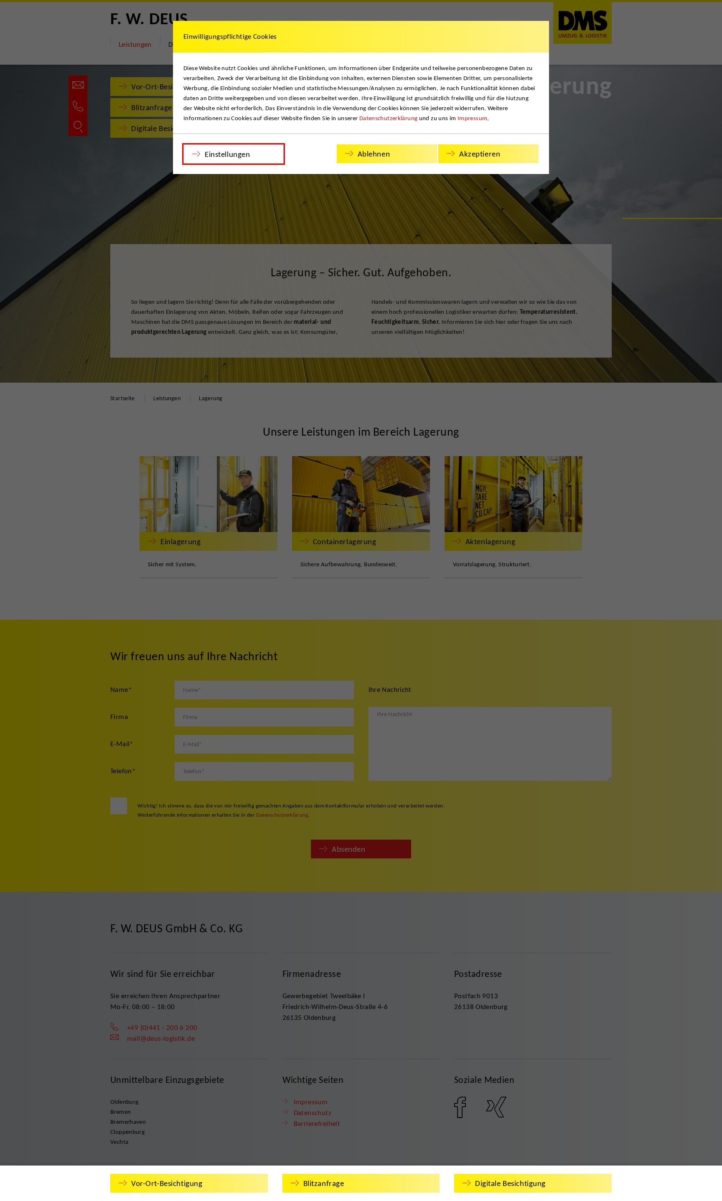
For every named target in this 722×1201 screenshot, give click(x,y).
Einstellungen (227, 154)
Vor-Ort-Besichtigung (166, 1183)
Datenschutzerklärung (388, 118)
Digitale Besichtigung (510, 1183)
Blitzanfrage (323, 1183)
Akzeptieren (479, 154)
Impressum (472, 118)
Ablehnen (374, 154)
